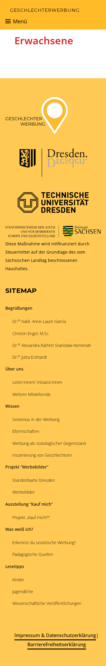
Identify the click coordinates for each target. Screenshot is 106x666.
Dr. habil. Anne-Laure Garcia (39, 321)
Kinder (18, 579)
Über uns (14, 369)
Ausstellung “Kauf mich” (29, 504)
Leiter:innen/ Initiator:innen (37, 382)
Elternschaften (25, 431)
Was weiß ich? (19, 529)
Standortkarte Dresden (33, 480)
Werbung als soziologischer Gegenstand (49, 443)
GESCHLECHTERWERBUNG (45, 10)
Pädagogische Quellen (32, 554)
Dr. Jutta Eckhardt (29, 357)
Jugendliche (22, 591)
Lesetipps (14, 566)
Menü (20, 21)
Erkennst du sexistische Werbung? (44, 542)
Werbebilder (23, 492)
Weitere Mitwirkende (31, 394)
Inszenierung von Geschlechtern (42, 455)
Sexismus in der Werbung (35, 419)
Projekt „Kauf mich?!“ (31, 517)
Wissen (12, 406)
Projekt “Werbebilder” (26, 467)
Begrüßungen (18, 308)
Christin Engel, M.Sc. (30, 333)
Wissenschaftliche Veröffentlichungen (46, 603)
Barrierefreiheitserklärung (56, 644)
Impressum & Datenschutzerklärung (55, 635)
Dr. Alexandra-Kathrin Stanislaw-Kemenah (51, 345)
